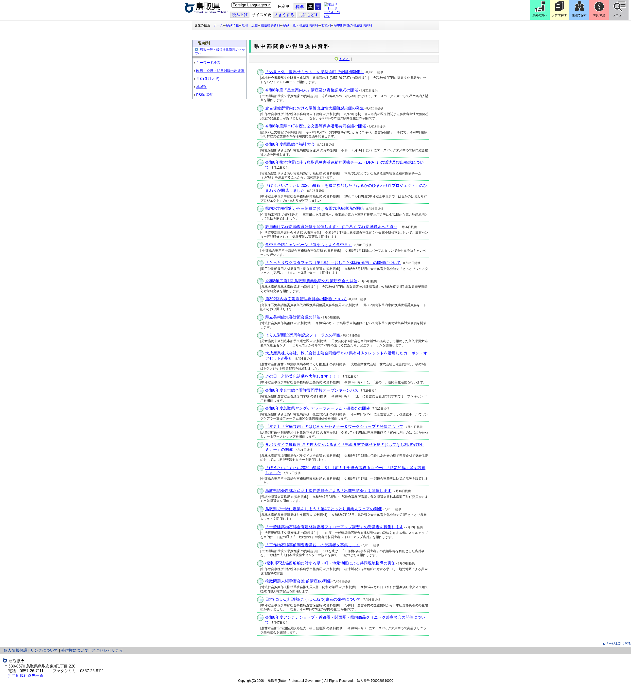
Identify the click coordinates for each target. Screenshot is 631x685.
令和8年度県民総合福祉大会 (290, 144)
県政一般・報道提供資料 (300, 25)
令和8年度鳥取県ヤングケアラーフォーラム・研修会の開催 (317, 408)
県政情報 (232, 25)
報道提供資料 (270, 25)
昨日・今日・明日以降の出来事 (220, 71)
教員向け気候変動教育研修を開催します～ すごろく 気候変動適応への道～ (331, 227)
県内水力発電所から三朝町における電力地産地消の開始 (314, 208)
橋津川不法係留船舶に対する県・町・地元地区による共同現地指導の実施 (330, 563)
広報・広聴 (250, 25)
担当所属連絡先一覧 (25, 675)
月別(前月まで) (207, 79)
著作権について (74, 650)
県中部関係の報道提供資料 (353, 25)
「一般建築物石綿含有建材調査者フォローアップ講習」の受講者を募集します (334, 527)
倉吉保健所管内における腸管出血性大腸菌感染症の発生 (314, 108)
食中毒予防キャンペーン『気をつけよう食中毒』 (308, 245)
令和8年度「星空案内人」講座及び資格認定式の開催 (311, 90)
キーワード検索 (208, 63)
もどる (344, 59)
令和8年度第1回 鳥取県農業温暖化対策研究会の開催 (311, 281)
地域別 (326, 25)
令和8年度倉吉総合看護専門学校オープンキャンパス (311, 390)
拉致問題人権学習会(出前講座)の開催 (298, 581)
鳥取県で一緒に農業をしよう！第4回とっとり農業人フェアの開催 (323, 509)
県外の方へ (539, 15)
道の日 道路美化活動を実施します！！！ (302, 376)
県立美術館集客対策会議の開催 (292, 317)
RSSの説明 (204, 95)
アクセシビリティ (107, 650)
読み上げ (240, 15)
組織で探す (579, 15)
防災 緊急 (599, 15)
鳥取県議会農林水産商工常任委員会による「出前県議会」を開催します (328, 491)
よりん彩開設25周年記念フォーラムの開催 (303, 335)
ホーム (218, 25)
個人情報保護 (15, 650)
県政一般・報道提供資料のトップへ (220, 51)
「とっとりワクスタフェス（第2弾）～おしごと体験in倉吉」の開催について (333, 263)
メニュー (619, 15)
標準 (300, 6)
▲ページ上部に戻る (616, 643)
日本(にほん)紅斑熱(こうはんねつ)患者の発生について (313, 599)
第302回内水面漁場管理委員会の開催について (306, 299)
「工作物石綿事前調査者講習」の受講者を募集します (312, 545)
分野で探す (559, 15)
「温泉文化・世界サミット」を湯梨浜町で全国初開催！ (314, 72)
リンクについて (44, 650)
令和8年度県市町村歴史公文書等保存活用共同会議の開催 (315, 126)
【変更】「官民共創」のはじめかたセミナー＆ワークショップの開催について (334, 426)
